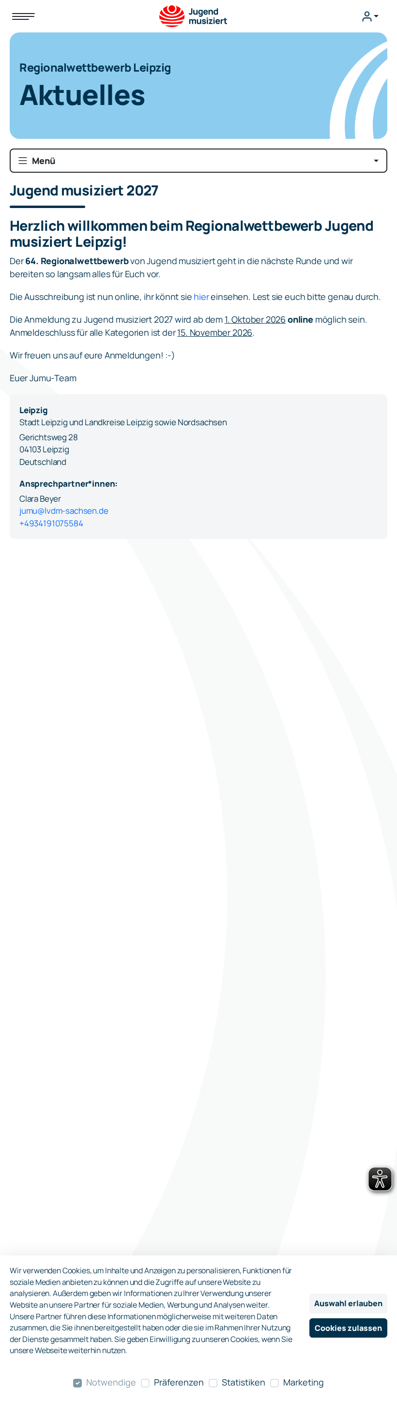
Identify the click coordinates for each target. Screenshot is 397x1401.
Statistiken (243, 1382)
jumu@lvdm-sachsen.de (63, 510)
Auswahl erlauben (348, 1303)
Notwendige (111, 1382)
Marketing (303, 1382)
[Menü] (23, 16)
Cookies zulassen (348, 1328)
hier (202, 296)
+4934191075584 (51, 523)
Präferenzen (179, 1382)
